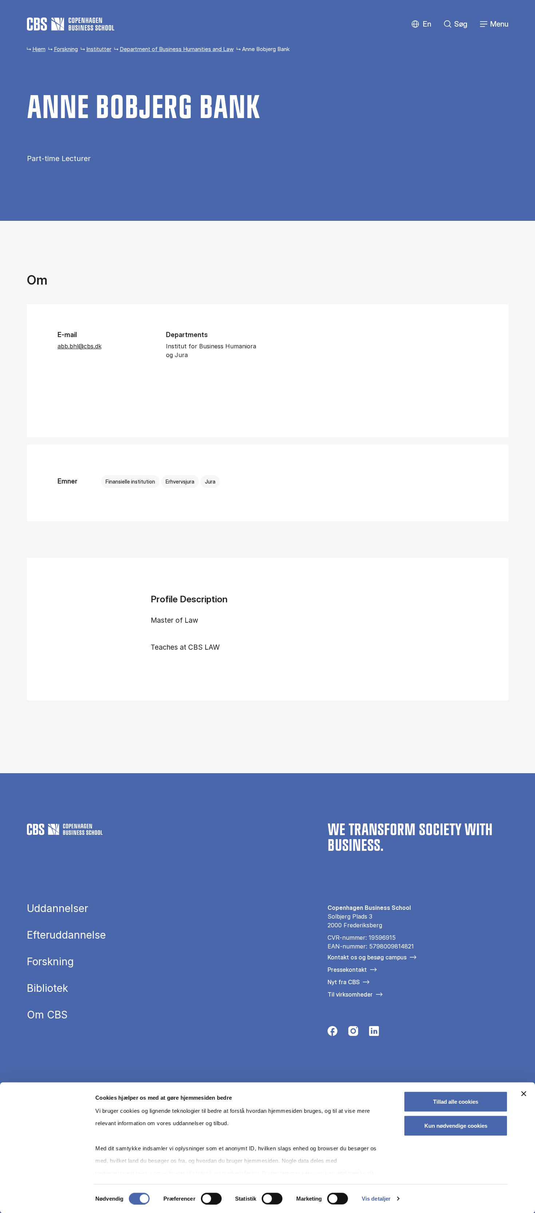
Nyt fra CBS (344, 982)
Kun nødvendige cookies (455, 1125)
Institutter (98, 49)
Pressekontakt (347, 969)
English (421, 24)
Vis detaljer (376, 1199)
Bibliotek (47, 988)
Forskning (66, 49)
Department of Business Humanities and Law (177, 49)
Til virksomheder (350, 994)
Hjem (38, 49)
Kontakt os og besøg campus (367, 957)
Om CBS (47, 1015)
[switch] (211, 1198)
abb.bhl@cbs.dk (80, 346)
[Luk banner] (523, 1093)
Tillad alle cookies (455, 1102)
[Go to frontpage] (70, 24)
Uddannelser (57, 908)
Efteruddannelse (66, 935)
